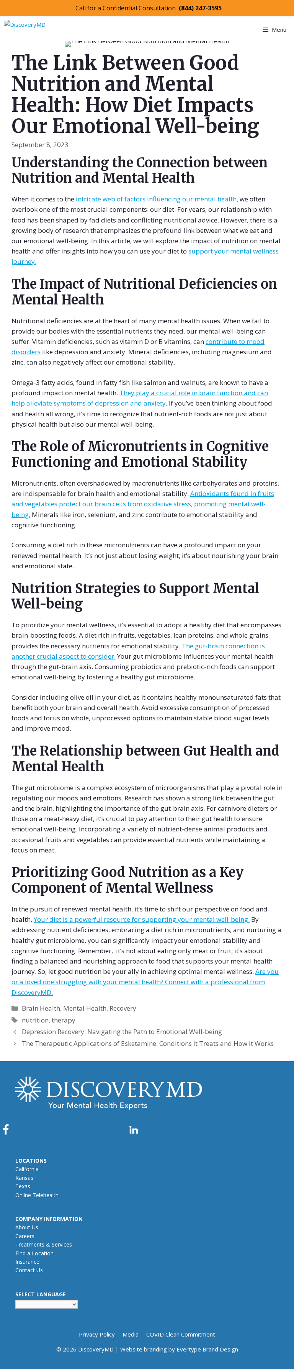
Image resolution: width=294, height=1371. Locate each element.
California (27, 1169)
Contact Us (29, 1270)
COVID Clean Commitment (180, 1334)
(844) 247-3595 (200, 8)
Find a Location (34, 1253)
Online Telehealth (37, 1195)
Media (130, 1334)
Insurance (27, 1261)
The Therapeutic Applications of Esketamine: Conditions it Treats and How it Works (148, 1043)
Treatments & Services (43, 1244)
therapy (63, 1020)
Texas (22, 1186)
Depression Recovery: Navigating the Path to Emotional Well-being (122, 1031)
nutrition (35, 1020)
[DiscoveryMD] (52, 28)
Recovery (122, 1008)
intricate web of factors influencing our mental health (156, 199)
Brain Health (41, 1008)
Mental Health (84, 1008)
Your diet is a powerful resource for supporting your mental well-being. (142, 919)
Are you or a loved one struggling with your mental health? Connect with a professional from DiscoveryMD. (145, 981)
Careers (24, 1236)
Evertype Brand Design (207, 1349)
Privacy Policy (97, 1334)
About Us (26, 1227)
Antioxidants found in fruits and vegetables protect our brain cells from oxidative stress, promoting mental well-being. (142, 504)
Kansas (24, 1177)
